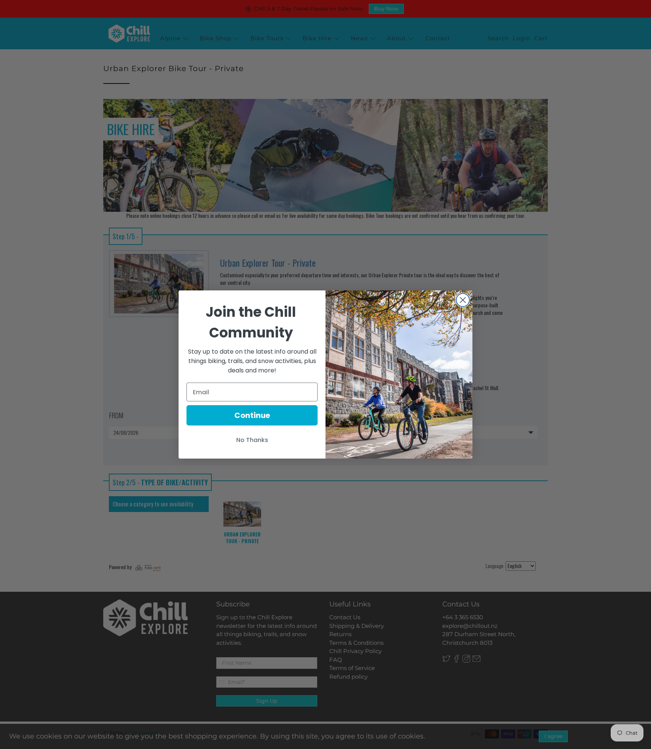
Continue (252, 415)
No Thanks (252, 440)
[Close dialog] (462, 300)
